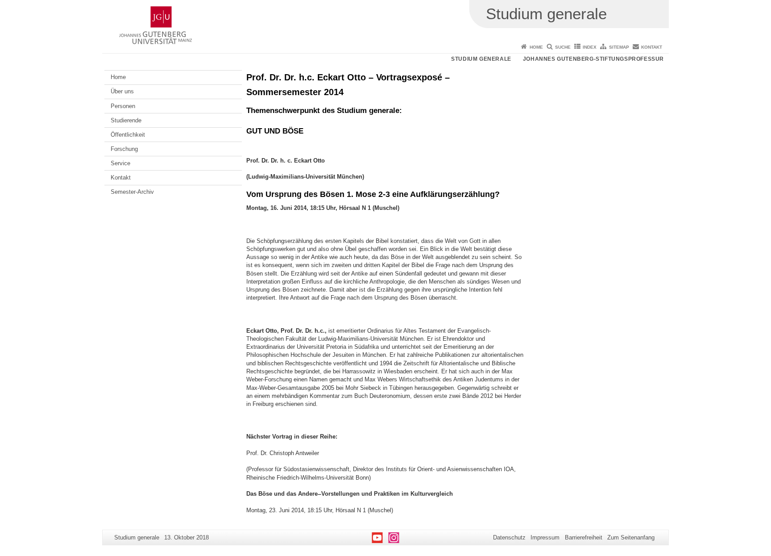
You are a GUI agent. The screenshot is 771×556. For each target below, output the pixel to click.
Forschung (124, 149)
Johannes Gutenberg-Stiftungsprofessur (593, 59)
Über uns (122, 91)
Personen (123, 106)
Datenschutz (509, 537)
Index (590, 47)
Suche (563, 47)
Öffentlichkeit (128, 134)
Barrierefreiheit (583, 537)
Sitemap (619, 47)
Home (536, 47)
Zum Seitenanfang (631, 537)
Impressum (545, 537)
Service (120, 163)
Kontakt (651, 47)
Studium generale (481, 59)
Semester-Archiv (132, 191)
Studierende (126, 120)
